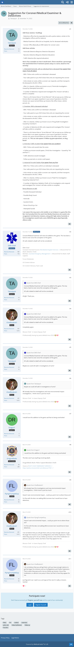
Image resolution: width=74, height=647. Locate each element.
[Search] (62, 2)
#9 (70, 480)
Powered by (37, 644)
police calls (6, 625)
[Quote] (69, 224)
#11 (70, 559)
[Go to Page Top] (71, 644)
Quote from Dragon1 (33, 450)
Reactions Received (9, 49)
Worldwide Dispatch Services (49, 250)
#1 (70, 29)
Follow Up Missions (17, 625)
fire (10, 622)
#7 (70, 414)
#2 (70, 232)
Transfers (5, 627)
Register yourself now (35, 600)
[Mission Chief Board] (2, 2)
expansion (24, 622)
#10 (70, 512)
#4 (70, 309)
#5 (70, 347)
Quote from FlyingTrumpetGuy (36, 517)
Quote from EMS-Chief (34, 283)
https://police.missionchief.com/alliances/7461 (37, 468)
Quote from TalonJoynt (34, 384)
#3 (70, 277)
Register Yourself (41, 605)
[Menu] (71, 2)
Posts (5, 51)
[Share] (71, 22)
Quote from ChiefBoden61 (35, 485)
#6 (70, 378)
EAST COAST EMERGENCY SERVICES (40, 466)
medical (16, 622)
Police (4, 622)
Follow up (27, 625)
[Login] (67, 2)
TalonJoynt (13, 18)
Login (29, 605)
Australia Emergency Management (39, 254)
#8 (70, 445)
